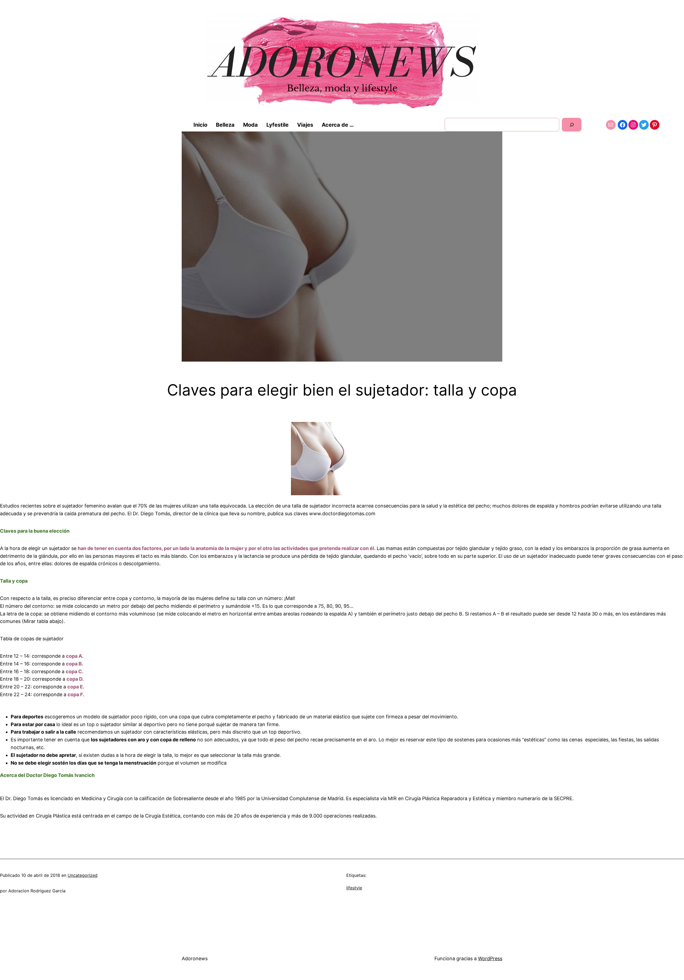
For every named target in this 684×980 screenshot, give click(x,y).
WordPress (490, 958)
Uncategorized (83, 875)
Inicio (200, 125)
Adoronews (195, 958)
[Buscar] (571, 124)
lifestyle (354, 887)
